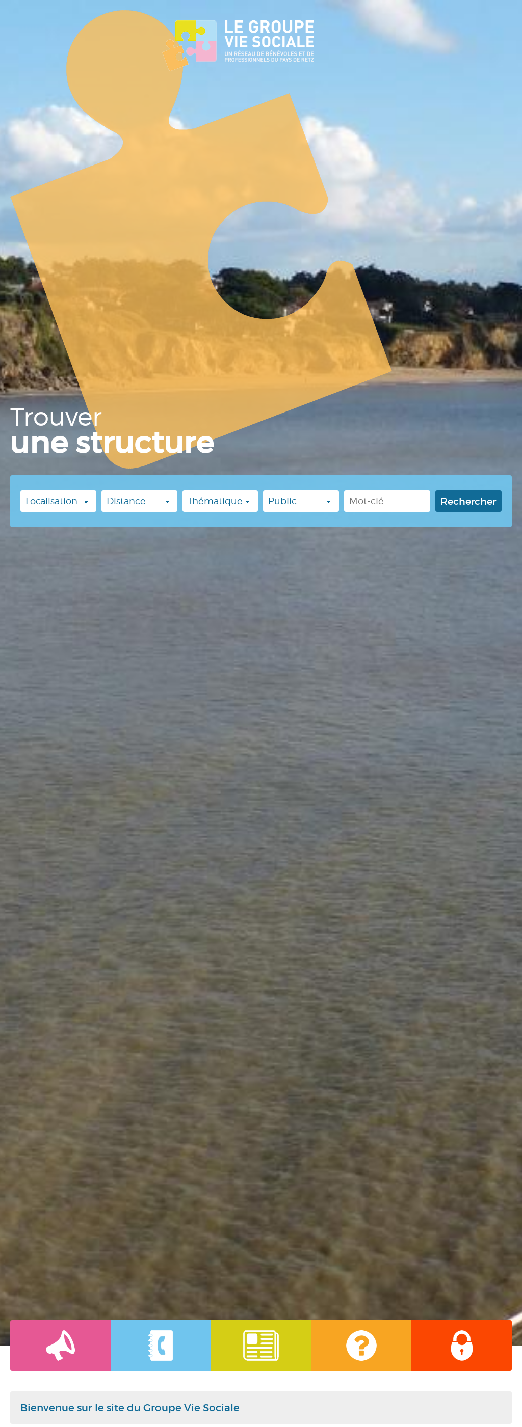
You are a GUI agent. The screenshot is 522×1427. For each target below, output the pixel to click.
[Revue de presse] (261, 1345)
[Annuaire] (161, 1345)
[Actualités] (60, 1345)
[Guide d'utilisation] (361, 1345)
